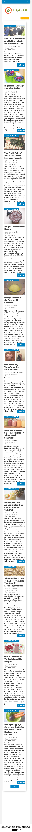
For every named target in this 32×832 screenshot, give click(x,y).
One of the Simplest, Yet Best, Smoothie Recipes (13, 659)
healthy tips (10, 26)
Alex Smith (16, 46)
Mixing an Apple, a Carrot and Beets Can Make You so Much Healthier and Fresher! (14, 730)
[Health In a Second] (16, 10)
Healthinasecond (18, 372)
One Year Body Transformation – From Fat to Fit (12, 367)
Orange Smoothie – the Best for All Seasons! (13, 300)
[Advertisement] (16, 808)
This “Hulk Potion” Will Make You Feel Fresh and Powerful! (13, 155)
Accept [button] (14, 829)
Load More (15, 786)
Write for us (24, 18)
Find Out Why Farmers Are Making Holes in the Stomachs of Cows (14, 41)
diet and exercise (12, 209)
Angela (15, 91)
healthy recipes (11, 70)
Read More (20, 829)
